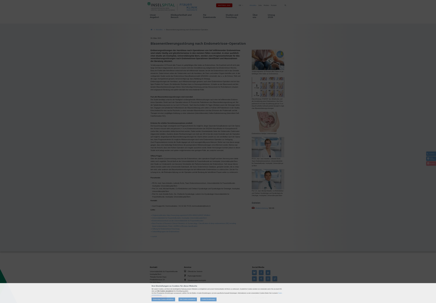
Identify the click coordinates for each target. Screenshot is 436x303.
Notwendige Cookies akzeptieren (163, 299)
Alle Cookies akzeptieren (187, 299)
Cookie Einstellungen (208, 299)
